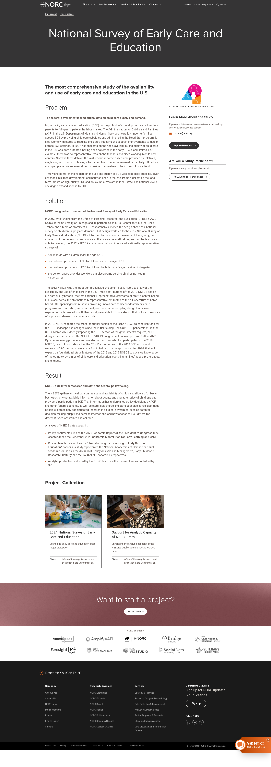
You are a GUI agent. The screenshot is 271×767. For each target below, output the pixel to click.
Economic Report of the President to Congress (122, 433)
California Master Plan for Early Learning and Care (124, 437)
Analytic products (59, 461)
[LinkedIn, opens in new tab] (194, 722)
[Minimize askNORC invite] (268, 740)
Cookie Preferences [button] (135, 745)
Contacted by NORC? (203, 4)
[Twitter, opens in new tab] (201, 722)
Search (222, 4)
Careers (187, 4)
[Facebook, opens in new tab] (188, 722)
